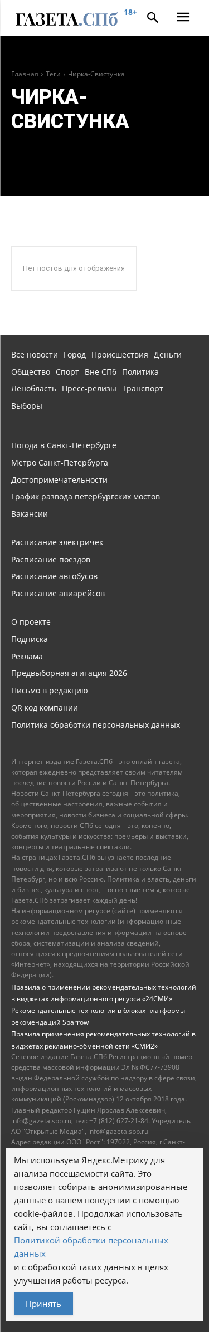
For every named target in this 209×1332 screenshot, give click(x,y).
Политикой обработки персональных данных (91, 1247)
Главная (24, 74)
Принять (43, 1303)
